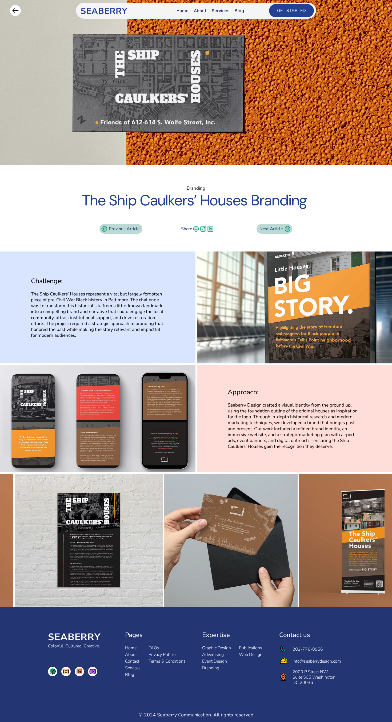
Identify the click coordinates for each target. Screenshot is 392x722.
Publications (250, 648)
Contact (132, 661)
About (131, 655)
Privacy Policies (163, 655)
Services (133, 668)
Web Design (250, 655)
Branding (210, 668)
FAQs (154, 648)
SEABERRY (74, 637)
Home (131, 648)
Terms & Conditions (167, 661)
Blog (129, 675)
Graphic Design (216, 648)
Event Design (214, 661)
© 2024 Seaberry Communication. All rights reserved (196, 715)
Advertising (213, 655)
